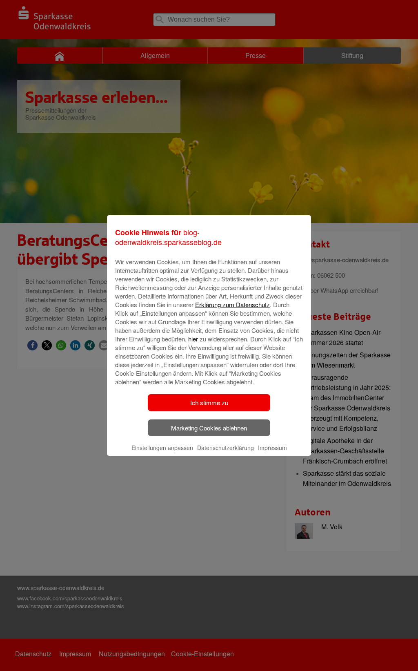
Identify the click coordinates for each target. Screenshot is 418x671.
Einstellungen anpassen (162, 448)
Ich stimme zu (209, 402)
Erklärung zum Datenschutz (232, 304)
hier (193, 338)
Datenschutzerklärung (225, 448)
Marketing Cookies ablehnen (209, 428)
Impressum (272, 448)
